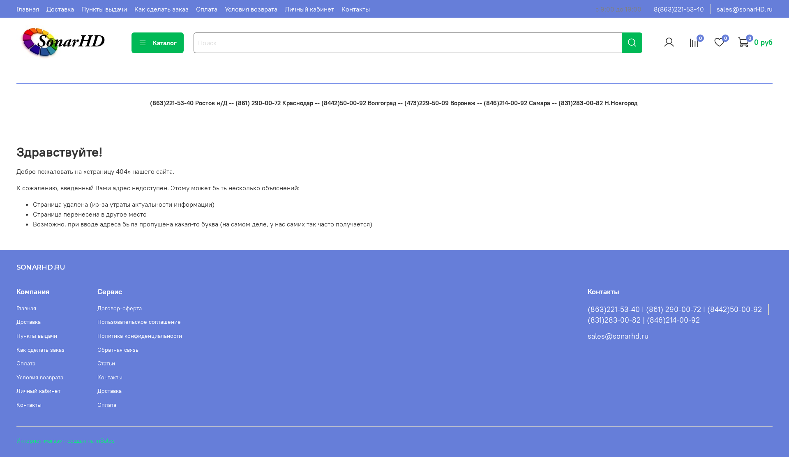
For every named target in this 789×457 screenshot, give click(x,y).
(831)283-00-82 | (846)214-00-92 (644, 320)
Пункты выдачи (104, 9)
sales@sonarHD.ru (745, 9)
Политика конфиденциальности (139, 335)
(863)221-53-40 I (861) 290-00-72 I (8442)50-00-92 (675, 309)
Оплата (206, 9)
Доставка (60, 9)
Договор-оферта (119, 308)
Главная (27, 9)
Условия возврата (251, 9)
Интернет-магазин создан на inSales (65, 440)
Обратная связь (117, 349)
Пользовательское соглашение (139, 321)
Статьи (106, 363)
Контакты (355, 9)
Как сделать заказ (161, 9)
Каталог (165, 43)
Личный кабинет (309, 9)
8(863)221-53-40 (679, 9)
